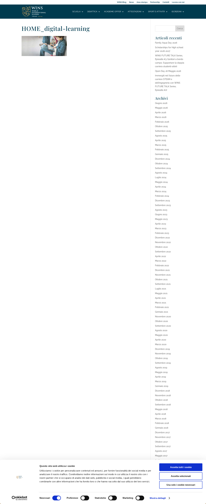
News (131, 2)
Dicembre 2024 (162, 159)
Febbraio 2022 (162, 265)
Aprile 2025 (160, 140)
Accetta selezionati (181, 476)
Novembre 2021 (163, 275)
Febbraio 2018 (162, 423)
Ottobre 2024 (161, 163)
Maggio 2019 (161, 372)
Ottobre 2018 (161, 400)
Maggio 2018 (161, 409)
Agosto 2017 (161, 451)
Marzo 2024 (160, 191)
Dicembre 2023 (162, 200)
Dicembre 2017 (162, 432)
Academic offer (112, 12)
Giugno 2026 (161, 103)
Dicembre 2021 (162, 270)
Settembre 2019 (163, 363)
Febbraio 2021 (162, 307)
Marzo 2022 (160, 261)
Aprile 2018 (160, 414)
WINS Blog (121, 2)
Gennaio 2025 (161, 154)
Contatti (166, 2)
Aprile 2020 (160, 340)
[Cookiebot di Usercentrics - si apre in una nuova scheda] (19, 498)
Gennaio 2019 (161, 386)
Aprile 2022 (160, 256)
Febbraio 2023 (162, 233)
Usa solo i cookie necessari (180, 485)
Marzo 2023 (160, 228)
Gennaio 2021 (161, 312)
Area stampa (142, 2)
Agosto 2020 (161, 330)
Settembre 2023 (163, 205)
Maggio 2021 (161, 293)
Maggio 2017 (161, 455)
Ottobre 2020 (161, 321)
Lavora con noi (178, 2)
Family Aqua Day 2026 (166, 43)
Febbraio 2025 (162, 149)
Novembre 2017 (163, 437)
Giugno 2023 (161, 214)
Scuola (76, 12)
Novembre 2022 (163, 242)
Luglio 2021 (160, 288)
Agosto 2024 (161, 173)
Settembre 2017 (163, 446)
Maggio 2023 (161, 219)
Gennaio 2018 (161, 428)
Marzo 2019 (160, 381)
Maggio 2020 (161, 335)
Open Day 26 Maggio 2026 (168, 71)
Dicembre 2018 (162, 391)
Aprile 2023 (160, 224)
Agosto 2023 (161, 210)
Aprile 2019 (160, 377)
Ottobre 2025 (161, 126)
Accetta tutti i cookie (181, 467)
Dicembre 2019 (162, 349)
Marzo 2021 (160, 302)
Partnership (155, 2)
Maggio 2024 (161, 182)
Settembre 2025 (163, 131)
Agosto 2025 (161, 135)
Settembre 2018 (163, 404)
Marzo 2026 (160, 117)
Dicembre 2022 (162, 237)
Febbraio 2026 (162, 122)
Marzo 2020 (160, 344)
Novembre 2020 (163, 316)
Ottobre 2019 (161, 358)
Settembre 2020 (163, 326)
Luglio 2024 (160, 177)
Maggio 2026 (161, 108)
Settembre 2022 (163, 251)
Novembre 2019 (163, 353)
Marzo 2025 (160, 145)
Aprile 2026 (160, 112)
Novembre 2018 (163, 395)
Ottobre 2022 (161, 247)
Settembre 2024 (163, 168)
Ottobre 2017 (161, 442)
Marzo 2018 (160, 418)
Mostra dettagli (158, 498)
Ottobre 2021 (161, 279)
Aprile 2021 (160, 298)
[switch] (85, 498)
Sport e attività (156, 12)
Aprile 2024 (160, 187)
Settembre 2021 (163, 284)
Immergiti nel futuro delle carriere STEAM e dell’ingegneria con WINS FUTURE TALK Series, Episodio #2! (167, 82)
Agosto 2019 (161, 367)
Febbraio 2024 (162, 196)
